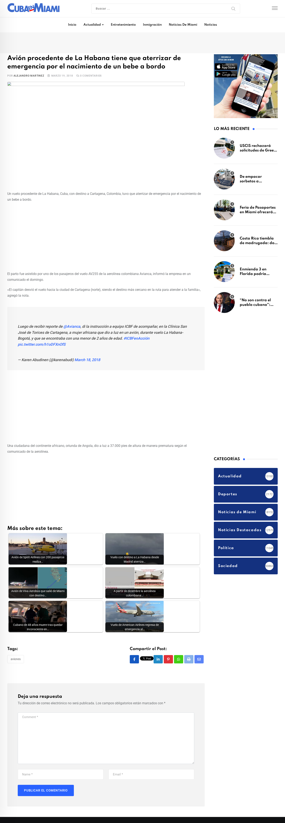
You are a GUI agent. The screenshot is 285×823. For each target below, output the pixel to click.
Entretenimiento (123, 24)
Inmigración (152, 24)
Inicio (72, 24)
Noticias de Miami (183, 24)
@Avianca (71, 327)
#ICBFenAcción (136, 339)
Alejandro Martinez (29, 76)
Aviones (16, 660)
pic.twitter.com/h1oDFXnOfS (42, 345)
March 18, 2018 (87, 360)
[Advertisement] (106, 237)
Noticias (210, 24)
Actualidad (92, 24)
